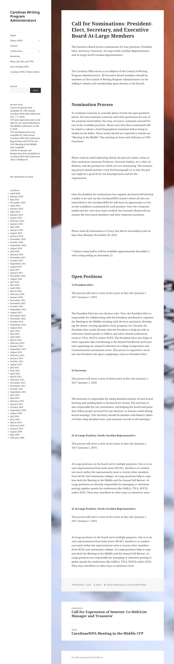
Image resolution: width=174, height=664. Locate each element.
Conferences (16, 51)
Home (13, 35)
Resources (15, 56)
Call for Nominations (116, 584)
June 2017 (15, 269)
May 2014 (14, 334)
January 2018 (16, 254)
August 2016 (16, 279)
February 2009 (17, 437)
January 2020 (16, 230)
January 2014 (16, 346)
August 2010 (16, 413)
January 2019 (16, 236)
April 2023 (15, 211)
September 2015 (18, 309)
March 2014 (16, 340)
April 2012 (15, 373)
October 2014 (16, 321)
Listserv (14, 45)
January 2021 (16, 224)
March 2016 (16, 291)
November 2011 (18, 385)
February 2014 (17, 343)
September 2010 (18, 410)
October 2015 (16, 306)
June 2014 (15, 330)
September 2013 (18, 349)
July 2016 (14, 282)
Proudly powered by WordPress (87, 657)
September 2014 (18, 324)
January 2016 (16, 297)
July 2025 (14, 199)
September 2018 (18, 245)
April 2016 (15, 288)
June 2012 (15, 370)
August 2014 (16, 327)
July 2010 (14, 416)
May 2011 (14, 398)
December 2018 (17, 239)
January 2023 (16, 214)
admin (99, 584)
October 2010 (16, 407)
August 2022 (16, 217)
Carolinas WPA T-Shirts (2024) (24, 71)
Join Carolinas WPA (19, 66)
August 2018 (16, 248)
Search (13, 86)
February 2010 (17, 425)
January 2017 (16, 272)
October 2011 (16, 388)
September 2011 (18, 392)
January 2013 (16, 358)
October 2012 (16, 361)
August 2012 (16, 364)
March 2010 (16, 422)
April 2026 (15, 193)
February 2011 (17, 401)
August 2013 (16, 352)
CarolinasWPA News (136, 584)
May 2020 (14, 227)
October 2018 (16, 242)
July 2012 (14, 367)
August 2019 (16, 233)
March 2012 (16, 376)
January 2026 (16, 196)
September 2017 (18, 263)
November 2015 (18, 303)
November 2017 (18, 257)
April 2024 (15, 205)
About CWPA (16, 40)
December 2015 (17, 300)
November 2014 (18, 318)
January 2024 (16, 208)
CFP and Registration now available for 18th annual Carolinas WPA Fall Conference (25, 135)
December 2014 (17, 315)
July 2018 (14, 251)
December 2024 (17, 202)
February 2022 (17, 221)
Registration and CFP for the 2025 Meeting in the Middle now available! (24, 144)
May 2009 (14, 434)
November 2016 (18, 275)
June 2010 (15, 419)
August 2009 (16, 431)
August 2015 (16, 312)
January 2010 (16, 428)
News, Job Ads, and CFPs (22, 61)
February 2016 (17, 294)
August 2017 (16, 266)
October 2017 (16, 260)
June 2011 (15, 395)
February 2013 (17, 355)
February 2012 (17, 379)
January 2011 (16, 404)
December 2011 (17, 382)
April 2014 (15, 337)
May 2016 (14, 285)
